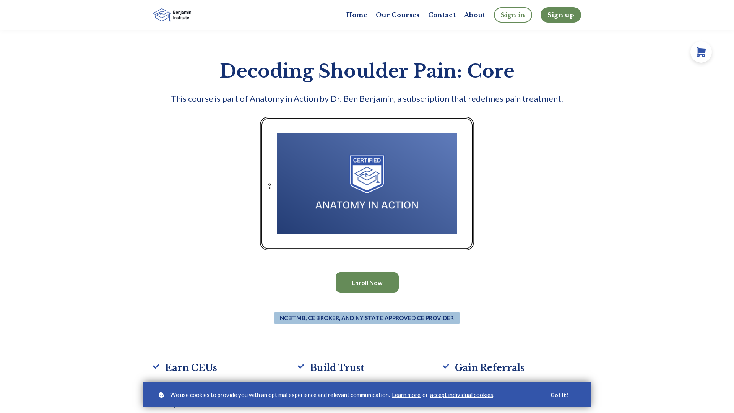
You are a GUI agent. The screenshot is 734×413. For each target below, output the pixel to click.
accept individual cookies (461, 394)
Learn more (406, 394)
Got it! (559, 395)
